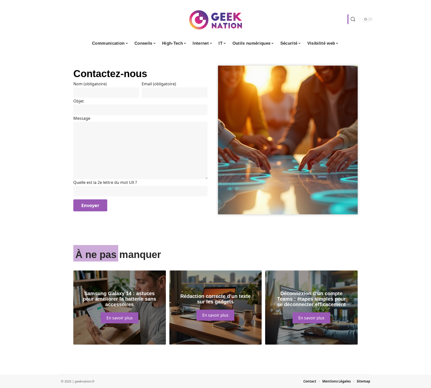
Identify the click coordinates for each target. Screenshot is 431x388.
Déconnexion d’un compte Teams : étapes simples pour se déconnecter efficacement (311, 299)
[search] (352, 19)
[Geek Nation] (215, 19)
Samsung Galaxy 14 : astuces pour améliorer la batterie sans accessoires (119, 299)
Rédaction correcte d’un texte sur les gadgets (215, 298)
